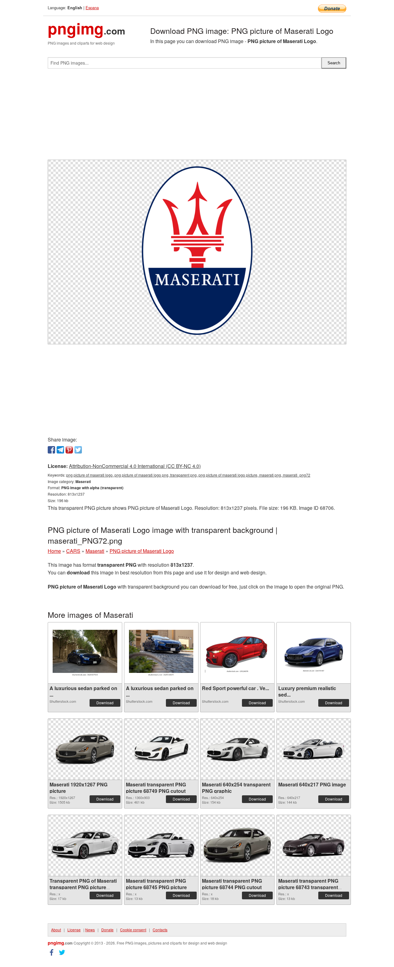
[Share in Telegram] (60, 450)
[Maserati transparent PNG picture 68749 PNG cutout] (161, 749)
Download (105, 702)
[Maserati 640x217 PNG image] (313, 749)
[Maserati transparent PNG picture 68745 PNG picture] (161, 845)
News (90, 929)
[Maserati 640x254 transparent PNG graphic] (237, 749)
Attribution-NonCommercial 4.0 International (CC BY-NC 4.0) (135, 466)
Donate (107, 929)
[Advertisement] (197, 117)
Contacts (160, 929)
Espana (92, 7)
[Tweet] (78, 450)
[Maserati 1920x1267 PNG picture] (85, 749)
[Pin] (69, 450)
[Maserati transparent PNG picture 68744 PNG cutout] (237, 845)
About (56, 929)
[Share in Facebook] (51, 450)
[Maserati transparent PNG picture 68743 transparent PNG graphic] (313, 845)
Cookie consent (133, 929)
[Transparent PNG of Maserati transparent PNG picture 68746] (85, 845)
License (74, 929)
